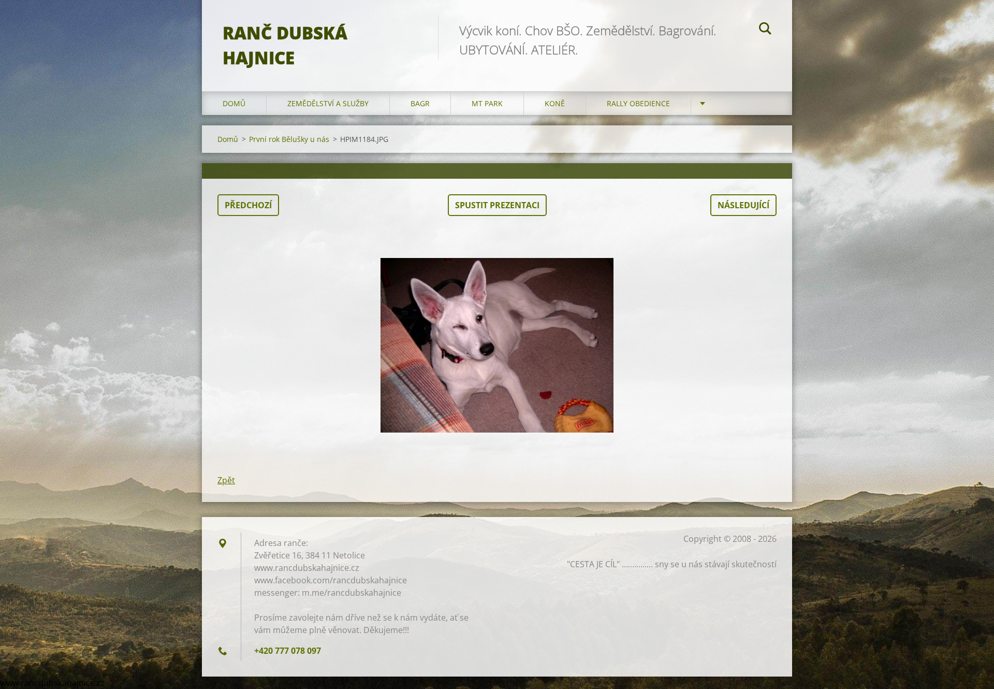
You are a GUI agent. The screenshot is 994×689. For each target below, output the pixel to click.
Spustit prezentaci (497, 205)
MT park (487, 103)
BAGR (420, 103)
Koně (555, 103)
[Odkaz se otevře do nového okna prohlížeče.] (497, 345)
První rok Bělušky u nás (289, 139)
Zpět (226, 480)
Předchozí (248, 205)
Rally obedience (638, 103)
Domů (234, 103)
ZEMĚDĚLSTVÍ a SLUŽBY (328, 103)
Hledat (765, 30)
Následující (743, 205)
